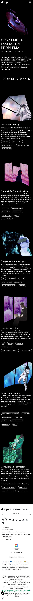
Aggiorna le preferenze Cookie (18, 584)
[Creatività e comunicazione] (16, 189)
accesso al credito (26, 350)
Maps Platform (18, 417)
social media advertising (23, 145)
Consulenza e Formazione (14, 466)
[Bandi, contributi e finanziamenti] (16, 326)
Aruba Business (6, 424)
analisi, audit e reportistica (8, 491)
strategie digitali (23, 487)
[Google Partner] (7, 555)
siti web (4, 278)
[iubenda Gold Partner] (23, 555)
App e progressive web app (8, 285)
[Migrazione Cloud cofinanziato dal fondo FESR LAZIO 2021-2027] (16, 561)
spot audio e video (6, 148)
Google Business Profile (17, 420)
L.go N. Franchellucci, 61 (20, 534)
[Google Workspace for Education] (15, 555)
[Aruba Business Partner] (25, 555)
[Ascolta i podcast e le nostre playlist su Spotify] (29, 78)
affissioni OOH (5, 211)
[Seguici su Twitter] (17, 78)
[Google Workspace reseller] (13, 555)
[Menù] (30, 2)
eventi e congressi (17, 211)
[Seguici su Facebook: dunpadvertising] (8, 78)
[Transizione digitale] (16, 390)
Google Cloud (25, 413)
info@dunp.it (5, 527)
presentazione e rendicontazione (10, 350)
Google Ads (5, 420)
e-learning (21, 278)
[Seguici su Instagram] (4, 78)
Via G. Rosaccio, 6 (15, 532)
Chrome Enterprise (6, 417)
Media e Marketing (10, 124)
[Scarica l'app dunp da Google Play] (27, 520)
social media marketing (8, 145)
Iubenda (15, 424)
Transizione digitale (10, 393)
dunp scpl (14, 576)
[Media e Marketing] (16, 122)
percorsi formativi (22, 491)
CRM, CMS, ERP (19, 282)
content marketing (17, 141)
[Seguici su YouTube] (24, 78)
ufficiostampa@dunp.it (8, 529)
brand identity (5, 208)
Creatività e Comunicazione (15, 191)
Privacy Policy (22, 582)
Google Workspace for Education (10, 413)
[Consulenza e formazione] (16, 464)
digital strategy (5, 141)
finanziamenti (19, 343)
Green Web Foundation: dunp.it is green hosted (17, 591)
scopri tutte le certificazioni (17, 557)
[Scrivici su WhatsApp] (2, 598)
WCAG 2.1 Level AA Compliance (12, 593)
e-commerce (12, 278)
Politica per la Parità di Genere (10, 582)
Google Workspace (7, 410)
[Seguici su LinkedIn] (12, 78)
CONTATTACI (16, 513)
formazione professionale (8, 483)
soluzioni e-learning (23, 483)
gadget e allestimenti (7, 219)
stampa (17, 215)
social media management (8, 487)
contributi (10, 343)
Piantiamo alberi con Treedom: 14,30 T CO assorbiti (17, 590)
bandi (3, 343)
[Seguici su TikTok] (21, 78)
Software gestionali (7, 282)
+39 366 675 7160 (7, 539)
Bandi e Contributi (10, 328)
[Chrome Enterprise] (18, 555)
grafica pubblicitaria (17, 208)
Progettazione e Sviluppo (13, 261)
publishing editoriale (7, 215)
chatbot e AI (22, 285)
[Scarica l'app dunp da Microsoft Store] (3, 523)
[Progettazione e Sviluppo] (16, 259)
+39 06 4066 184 (7, 537)
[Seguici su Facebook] (6, 520)
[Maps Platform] (20, 555)
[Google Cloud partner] (10, 555)
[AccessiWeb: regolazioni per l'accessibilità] (2, 593)
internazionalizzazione (7, 347)
